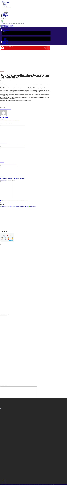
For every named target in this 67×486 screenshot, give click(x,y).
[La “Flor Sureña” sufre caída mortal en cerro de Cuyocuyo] (8, 175)
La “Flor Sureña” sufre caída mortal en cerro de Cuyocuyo (12, 178)
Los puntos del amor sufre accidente (8, 163)
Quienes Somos (5, 15)
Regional (5, 4)
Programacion (5, 13)
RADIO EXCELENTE (3, 80)
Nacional (5, 5)
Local (4, 3)
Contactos (4, 14)
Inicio (3, 1)
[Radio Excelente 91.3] (7, 25)
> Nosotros (4, 481)
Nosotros (4, 16)
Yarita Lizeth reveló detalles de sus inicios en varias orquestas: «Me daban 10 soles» (18, 144)
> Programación (4, 480)
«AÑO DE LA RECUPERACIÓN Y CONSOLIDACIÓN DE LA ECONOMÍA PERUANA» (13, 23)
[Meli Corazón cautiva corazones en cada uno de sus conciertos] (6, 197)
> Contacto (4, 479)
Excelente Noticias (5, 2)
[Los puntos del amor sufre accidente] (12, 161)
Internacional (6, 6)
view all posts (2, 119)
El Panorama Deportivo (6, 7)
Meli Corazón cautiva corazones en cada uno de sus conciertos (13, 200)
